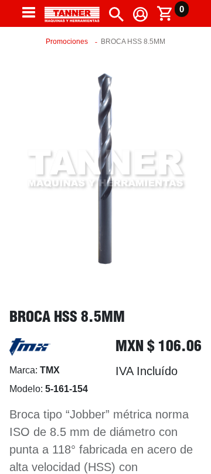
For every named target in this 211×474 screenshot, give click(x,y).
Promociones (67, 41)
